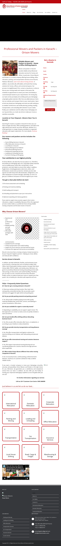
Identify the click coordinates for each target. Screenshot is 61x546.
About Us (35, 496)
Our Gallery (35, 499)
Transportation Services (8, 526)
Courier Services (6, 535)
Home (34, 493)
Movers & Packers (24, 543)
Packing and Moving (7, 517)
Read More (5, 498)
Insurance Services (7, 532)
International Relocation (38, 505)
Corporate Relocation (37, 511)
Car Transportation (7, 529)
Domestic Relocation (37, 508)
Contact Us (35, 502)
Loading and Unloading (8, 520)
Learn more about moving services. (23, 82)
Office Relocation (7, 523)
